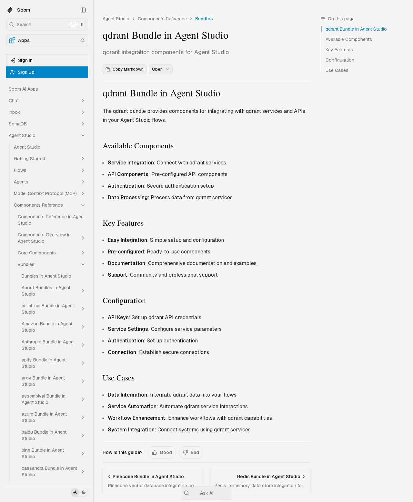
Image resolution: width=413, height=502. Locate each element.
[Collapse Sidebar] (83, 10)
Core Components (37, 253)
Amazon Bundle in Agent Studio (47, 327)
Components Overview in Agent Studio (44, 238)
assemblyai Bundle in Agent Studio (43, 399)
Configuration (124, 300)
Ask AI (206, 493)
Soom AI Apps (23, 89)
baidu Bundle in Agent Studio (44, 435)
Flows (20, 170)
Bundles (26, 264)
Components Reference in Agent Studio (51, 220)
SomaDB (18, 124)
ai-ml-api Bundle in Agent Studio (48, 309)
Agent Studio (22, 135)
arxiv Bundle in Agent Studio (43, 381)
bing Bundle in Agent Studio (43, 453)
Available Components (138, 145)
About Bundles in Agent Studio (46, 291)
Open (157, 69)
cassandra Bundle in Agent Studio (49, 471)
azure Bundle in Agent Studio (44, 417)
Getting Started (29, 159)
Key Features (123, 223)
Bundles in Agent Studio (46, 276)
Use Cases (119, 377)
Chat (14, 100)
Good (166, 452)
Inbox (14, 112)
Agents (21, 182)
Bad (195, 452)
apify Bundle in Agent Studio (43, 363)
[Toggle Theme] (79, 492)
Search (50, 24)
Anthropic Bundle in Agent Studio (48, 345)
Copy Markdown (128, 69)
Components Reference (38, 205)
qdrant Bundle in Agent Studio (161, 92)
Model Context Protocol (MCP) (45, 193)
